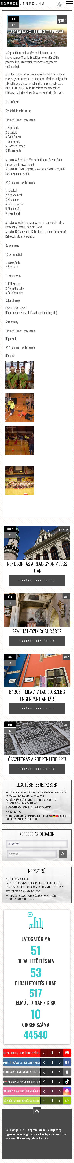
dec (13, 19)
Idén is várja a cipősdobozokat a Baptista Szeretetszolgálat (35, 887)
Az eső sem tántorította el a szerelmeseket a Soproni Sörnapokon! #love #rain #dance (31, 801)
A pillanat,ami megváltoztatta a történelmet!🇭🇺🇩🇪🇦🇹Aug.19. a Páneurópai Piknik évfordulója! (36, 817)
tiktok (68, 1081)
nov (10, 657)
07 (13, 25)
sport (61, 19)
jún (10, 597)
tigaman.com (53, 1134)
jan (10, 725)
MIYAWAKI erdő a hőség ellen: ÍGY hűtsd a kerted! (29, 807)
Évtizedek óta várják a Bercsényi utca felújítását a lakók (33, 883)
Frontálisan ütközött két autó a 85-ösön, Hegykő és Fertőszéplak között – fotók (31, 897)
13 (10, 603)
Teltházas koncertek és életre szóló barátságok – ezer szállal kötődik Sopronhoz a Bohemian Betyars (36, 794)
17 (10, 663)
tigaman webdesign (17, 1134)
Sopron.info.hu (37, 1130)
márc (10, 529)
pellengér (64, 529)
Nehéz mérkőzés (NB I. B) (17, 878)
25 (10, 535)
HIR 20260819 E (13, 811)
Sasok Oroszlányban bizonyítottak (23, 891)
